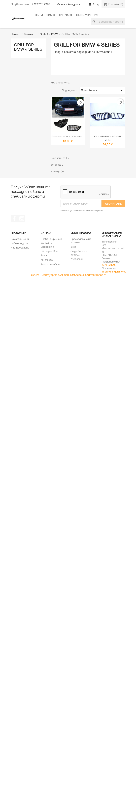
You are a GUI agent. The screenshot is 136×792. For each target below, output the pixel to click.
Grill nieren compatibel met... (68, 136)
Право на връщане (52, 239)
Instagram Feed (21, 218)
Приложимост (102, 90)
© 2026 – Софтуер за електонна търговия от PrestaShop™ (68, 275)
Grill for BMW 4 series (28, 47)
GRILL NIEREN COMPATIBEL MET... (108, 138)
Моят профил (80, 233)
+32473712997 (41, 4)
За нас (44, 255)
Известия (76, 259)
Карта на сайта (50, 264)
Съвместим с (45, 15)
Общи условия (87, 15)
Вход (73, 246)
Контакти (47, 259)
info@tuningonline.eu (114, 271)
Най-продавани (20, 247)
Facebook (14, 218)
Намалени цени (20, 239)
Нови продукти (20, 243)
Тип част (65, 15)
